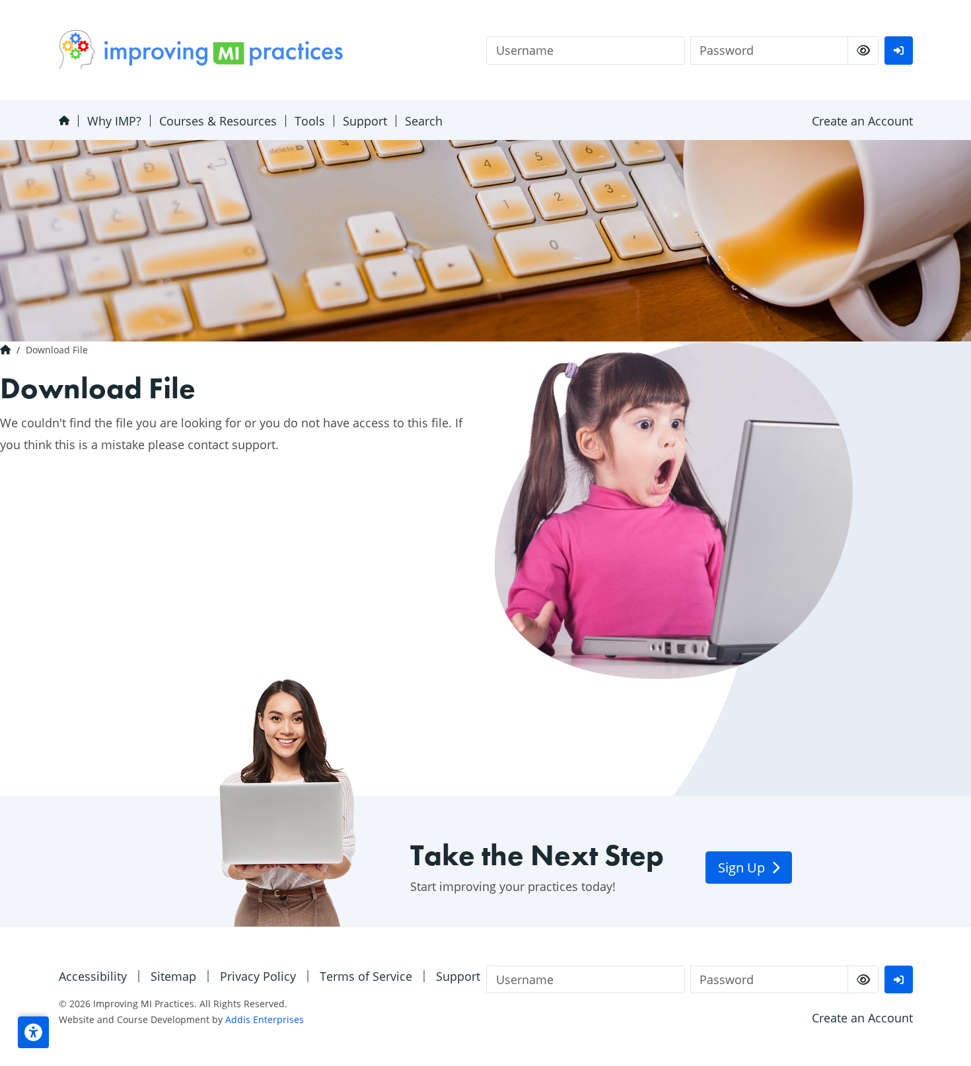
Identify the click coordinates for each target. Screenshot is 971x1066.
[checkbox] (863, 50)
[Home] (64, 120)
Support (365, 121)
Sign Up (743, 867)
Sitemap (173, 976)
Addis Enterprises (264, 1019)
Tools (310, 121)
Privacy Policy (258, 976)
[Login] (898, 50)
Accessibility (93, 976)
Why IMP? (114, 121)
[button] (33, 1032)
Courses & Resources (218, 121)
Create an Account (862, 121)
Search (424, 121)
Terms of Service (366, 976)
